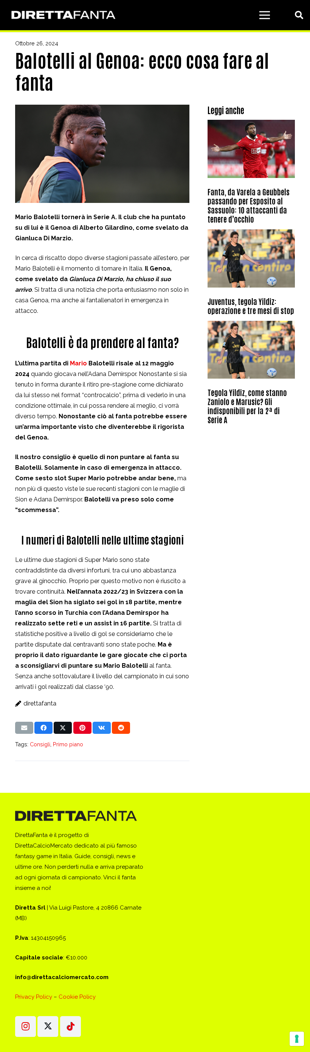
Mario (78, 363)
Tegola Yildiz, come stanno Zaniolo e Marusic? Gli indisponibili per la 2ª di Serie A (247, 405)
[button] (299, 15)
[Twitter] (47, 1026)
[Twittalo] (63, 728)
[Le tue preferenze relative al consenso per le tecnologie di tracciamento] (297, 1039)
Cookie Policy (77, 996)
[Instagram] (25, 1026)
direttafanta (39, 703)
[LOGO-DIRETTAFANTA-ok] (62, 15)
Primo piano (68, 744)
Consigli (40, 744)
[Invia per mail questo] (24, 728)
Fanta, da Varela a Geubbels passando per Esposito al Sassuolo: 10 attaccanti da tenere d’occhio (249, 205)
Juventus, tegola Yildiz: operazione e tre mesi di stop (251, 305)
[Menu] (264, 15)
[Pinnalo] (82, 728)
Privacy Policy (33, 996)
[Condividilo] (43, 728)
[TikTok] (70, 1026)
